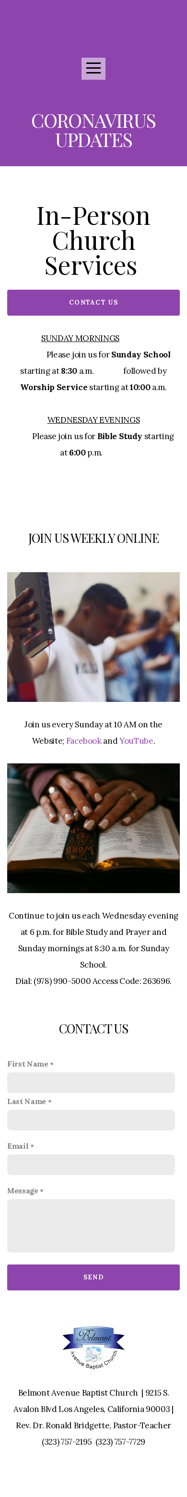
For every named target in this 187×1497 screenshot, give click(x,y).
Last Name (26, 1101)
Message (22, 1190)
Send (93, 1277)
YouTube (136, 741)
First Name (27, 1063)
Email (17, 1146)
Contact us (93, 302)
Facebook (84, 741)
